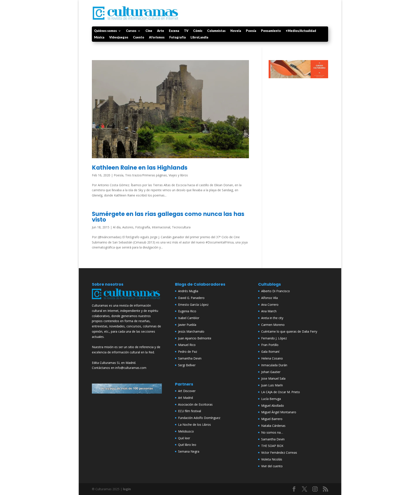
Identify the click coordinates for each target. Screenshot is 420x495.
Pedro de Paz (187, 351)
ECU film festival (189, 411)
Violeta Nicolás (271, 459)
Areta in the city (272, 318)
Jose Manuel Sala (273, 378)
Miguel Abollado (272, 405)
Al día (117, 227)
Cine (148, 31)
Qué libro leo (187, 445)
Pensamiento (271, 31)
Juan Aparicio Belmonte (194, 338)
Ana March (268, 311)
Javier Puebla (187, 325)
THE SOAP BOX (272, 446)
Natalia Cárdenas (273, 426)
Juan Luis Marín (272, 385)
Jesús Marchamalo (191, 331)
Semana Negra (188, 451)
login (127, 489)
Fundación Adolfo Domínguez (199, 418)
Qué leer (184, 438)
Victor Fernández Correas (279, 452)
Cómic (197, 31)
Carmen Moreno (273, 325)
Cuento (138, 37)
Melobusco (186, 431)
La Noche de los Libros (194, 424)
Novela (235, 31)
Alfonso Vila (269, 298)
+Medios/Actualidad (301, 31)
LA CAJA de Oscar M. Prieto (280, 392)
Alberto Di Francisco (275, 291)
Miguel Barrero (271, 419)
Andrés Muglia (188, 291)
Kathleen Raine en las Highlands (139, 168)
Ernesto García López (193, 304)
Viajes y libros (178, 175)
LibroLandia (199, 37)
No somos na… (272, 432)
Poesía (251, 31)
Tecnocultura (181, 227)
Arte (160, 31)
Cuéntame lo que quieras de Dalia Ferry (289, 331)
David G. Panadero (191, 298)
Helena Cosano (272, 358)
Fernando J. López (274, 338)
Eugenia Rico (187, 311)
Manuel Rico (187, 345)
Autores (127, 227)
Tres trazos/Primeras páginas (146, 175)
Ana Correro (269, 304)
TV (186, 31)
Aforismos (156, 37)
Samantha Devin (189, 358)
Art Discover (187, 391)
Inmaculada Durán (274, 365)
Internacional (161, 227)
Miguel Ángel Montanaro (278, 412)
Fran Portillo (269, 345)
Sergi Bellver (187, 365)
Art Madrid (185, 398)
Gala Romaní (270, 351)
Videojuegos (118, 37)
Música (99, 37)
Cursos (131, 31)
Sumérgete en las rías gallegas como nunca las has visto (168, 217)
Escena (174, 31)
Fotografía (177, 37)
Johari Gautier (270, 372)
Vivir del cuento (272, 466)
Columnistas (216, 31)
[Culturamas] (127, 300)
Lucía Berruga (271, 399)
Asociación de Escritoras (195, 404)
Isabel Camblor (188, 318)
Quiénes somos (105, 31)
